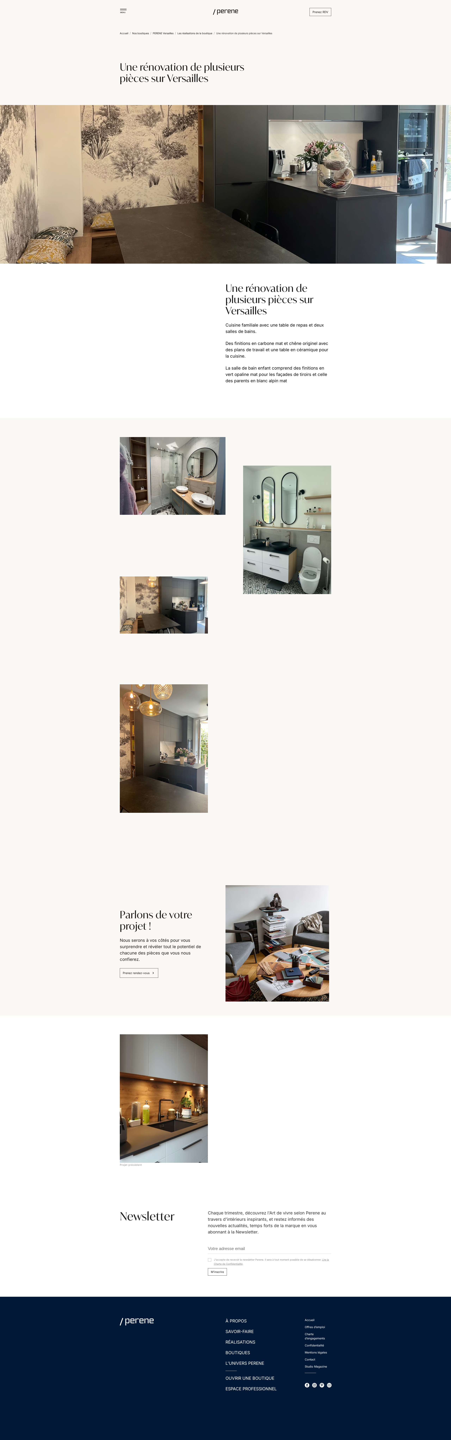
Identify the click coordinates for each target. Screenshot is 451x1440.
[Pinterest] (322, 1385)
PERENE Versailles (163, 33)
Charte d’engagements (315, 1336)
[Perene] (225, 12)
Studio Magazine (316, 1366)
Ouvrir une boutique (250, 1378)
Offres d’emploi (315, 1327)
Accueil (124, 33)
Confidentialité (314, 1345)
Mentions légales (316, 1352)
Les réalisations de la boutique (194, 33)
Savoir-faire (240, 1331)
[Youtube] (329, 1385)
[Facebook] (307, 1385)
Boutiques (238, 1352)
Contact (310, 1359)
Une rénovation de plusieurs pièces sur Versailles (244, 33)
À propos (236, 1321)
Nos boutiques (140, 33)
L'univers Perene (245, 1363)
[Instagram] (314, 1385)
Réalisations (240, 1342)
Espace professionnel (251, 1388)
